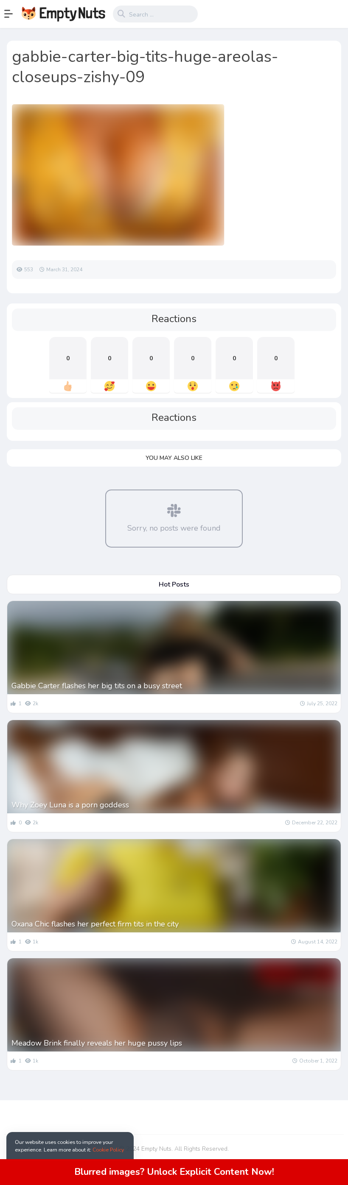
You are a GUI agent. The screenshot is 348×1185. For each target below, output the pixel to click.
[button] (12, 14)
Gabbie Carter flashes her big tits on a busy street (96, 686)
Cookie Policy (108, 1149)
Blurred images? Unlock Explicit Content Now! (174, 1172)
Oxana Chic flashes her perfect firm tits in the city (95, 924)
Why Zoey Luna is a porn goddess (70, 805)
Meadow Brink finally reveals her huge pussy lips (96, 1043)
